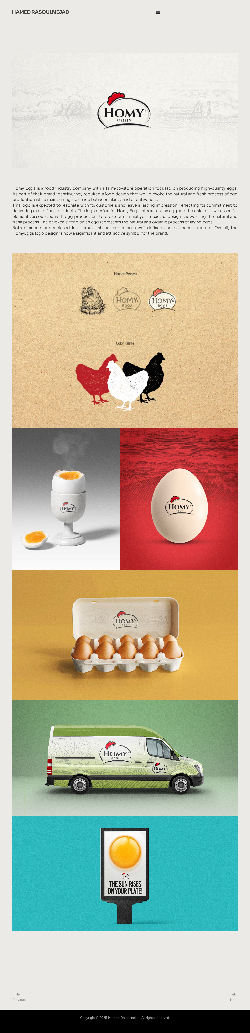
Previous (19, 1000)
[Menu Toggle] (157, 12)
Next (234, 1000)
